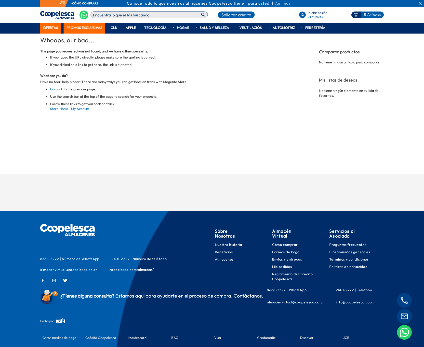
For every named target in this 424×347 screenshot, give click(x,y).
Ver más (282, 3)
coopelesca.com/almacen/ (131, 269)
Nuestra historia (228, 244)
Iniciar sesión (318, 13)
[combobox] (149, 15)
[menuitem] (50, 28)
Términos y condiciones (349, 259)
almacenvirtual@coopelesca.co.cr (68, 269)
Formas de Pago (286, 252)
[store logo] (49, 15)
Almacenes (224, 259)
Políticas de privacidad (348, 266)
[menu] (212, 28)
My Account (80, 109)
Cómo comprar (285, 244)
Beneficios (224, 252)
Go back (56, 89)
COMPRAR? (90, 3)
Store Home (59, 109)
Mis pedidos (282, 266)
